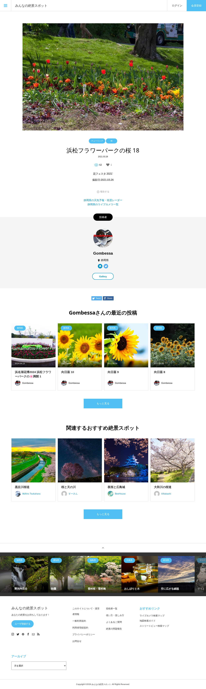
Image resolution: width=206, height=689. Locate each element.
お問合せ (76, 641)
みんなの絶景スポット (31, 6)
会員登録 (196, 5)
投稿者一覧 (111, 608)
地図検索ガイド (147, 620)
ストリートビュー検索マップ (154, 626)
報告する (104, 191)
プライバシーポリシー (83, 634)
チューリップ (97, 141)
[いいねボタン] (107, 164)
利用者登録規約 (80, 627)
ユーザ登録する (22, 623)
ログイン (177, 5)
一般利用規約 (79, 621)
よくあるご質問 (114, 622)
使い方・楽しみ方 (115, 615)
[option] (30, 574)
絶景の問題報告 (114, 628)
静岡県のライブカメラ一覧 (103, 204)
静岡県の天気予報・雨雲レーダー (103, 200)
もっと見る (103, 403)
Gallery (103, 276)
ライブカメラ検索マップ (152, 615)
